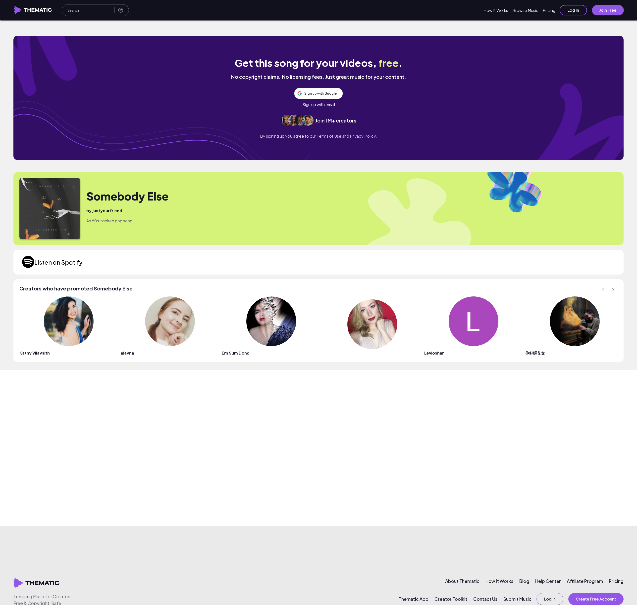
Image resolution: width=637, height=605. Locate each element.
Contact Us (485, 599)
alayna (127, 353)
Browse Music (525, 10)
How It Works (495, 10)
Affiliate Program (585, 581)
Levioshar (434, 353)
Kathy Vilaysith (34, 353)
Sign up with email (318, 104)
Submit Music (517, 599)
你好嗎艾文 (535, 353)
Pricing (549, 10)
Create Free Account (596, 599)
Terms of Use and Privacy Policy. (347, 136)
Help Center (548, 581)
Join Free (607, 10)
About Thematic (462, 581)
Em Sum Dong (236, 353)
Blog (524, 581)
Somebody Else (127, 196)
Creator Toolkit (450, 599)
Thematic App (413, 599)
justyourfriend (107, 210)
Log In (573, 10)
